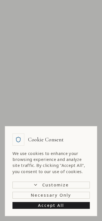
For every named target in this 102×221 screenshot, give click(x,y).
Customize (55, 185)
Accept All (51, 205)
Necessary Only (51, 195)
